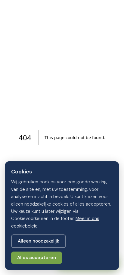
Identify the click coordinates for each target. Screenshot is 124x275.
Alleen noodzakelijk (38, 241)
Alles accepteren (36, 258)
